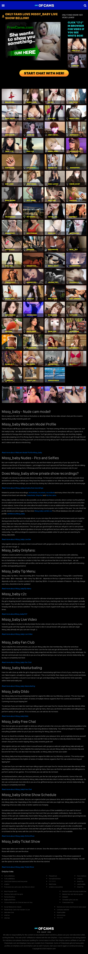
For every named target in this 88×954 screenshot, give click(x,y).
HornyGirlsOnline (55, 879)
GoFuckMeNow (9, 876)
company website (63, 910)
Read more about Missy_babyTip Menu (16, 588)
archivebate (33, 492)
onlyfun (6, 884)
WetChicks (52, 884)
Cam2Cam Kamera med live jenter (16, 881)
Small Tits (80, 881)
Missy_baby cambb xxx (43, 511)
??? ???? (60, 918)
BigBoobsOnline (9, 900)
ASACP (43, 932)
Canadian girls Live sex (70, 900)
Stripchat (39, 495)
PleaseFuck (53, 876)
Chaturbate (31, 495)
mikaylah (65, 897)
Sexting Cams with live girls (13, 894)
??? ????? (52, 881)
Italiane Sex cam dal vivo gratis (72, 894)
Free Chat (17, 789)
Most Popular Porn (10, 891)
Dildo (15, 716)
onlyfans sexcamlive (56, 887)
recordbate (50, 492)
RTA (38, 932)
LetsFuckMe (81, 884)
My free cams (51, 495)
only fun (7, 915)
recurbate (41, 492)
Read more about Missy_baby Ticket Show (18, 867)
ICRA (49, 932)
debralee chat (9, 912)
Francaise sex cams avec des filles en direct (19, 887)
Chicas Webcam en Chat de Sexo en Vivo (18, 902)
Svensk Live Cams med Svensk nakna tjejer (71, 907)
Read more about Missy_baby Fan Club (16, 662)
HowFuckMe (61, 912)
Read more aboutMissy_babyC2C (14, 614)
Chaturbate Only (67, 902)
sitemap (7, 918)
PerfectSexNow (9, 897)
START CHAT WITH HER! (44, 73)
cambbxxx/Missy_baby (16, 514)
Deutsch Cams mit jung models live (74, 891)
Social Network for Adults (12, 907)
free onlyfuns (81, 876)
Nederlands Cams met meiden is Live (17, 910)
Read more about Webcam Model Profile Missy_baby (22, 452)
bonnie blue (61, 915)
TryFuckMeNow (9, 879)
